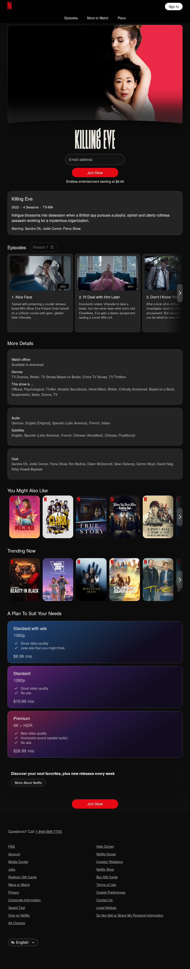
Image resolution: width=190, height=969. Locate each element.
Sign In (174, 6)
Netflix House (106, 854)
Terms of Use (106, 884)
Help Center (105, 846)
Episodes (71, 18)
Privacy (13, 892)
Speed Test (16, 907)
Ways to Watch (19, 884)
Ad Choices (16, 923)
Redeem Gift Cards (22, 877)
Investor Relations (109, 861)
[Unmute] (28, 111)
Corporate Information (24, 900)
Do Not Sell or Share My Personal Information (129, 915)
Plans (122, 18)
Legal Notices (106, 907)
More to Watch (97, 18)
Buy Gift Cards (107, 877)
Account (14, 854)
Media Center (18, 861)
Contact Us (104, 900)
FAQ (11, 846)
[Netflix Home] (24, 6)
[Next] (180, 293)
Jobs (11, 869)
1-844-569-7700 (48, 831)
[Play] (17, 111)
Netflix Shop (105, 869)
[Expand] (161, 111)
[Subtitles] (172, 111)
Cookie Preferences (110, 892)
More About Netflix (28, 782)
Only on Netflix (19, 915)
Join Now (95, 172)
